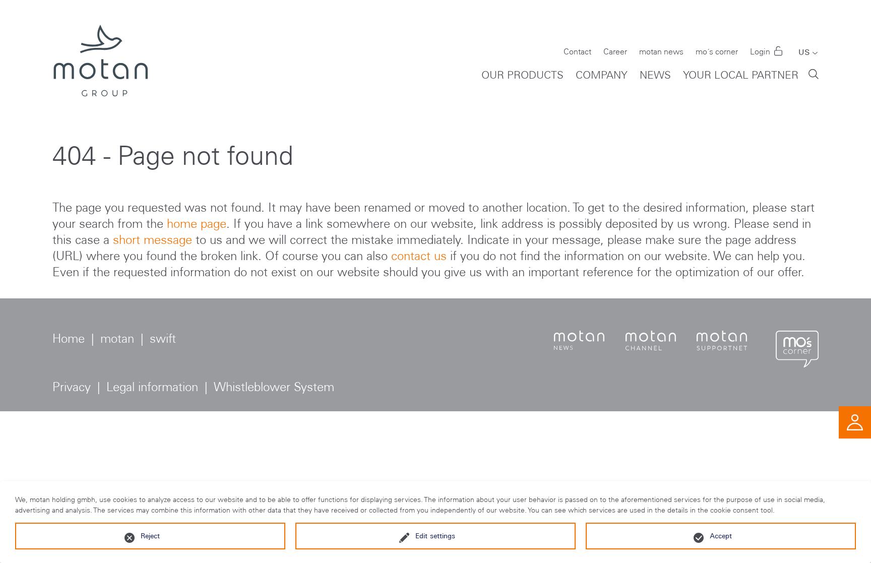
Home (68, 338)
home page (196, 223)
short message (152, 239)
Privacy (71, 387)
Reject (150, 535)
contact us (419, 255)
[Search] (813, 73)
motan (117, 338)
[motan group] (100, 60)
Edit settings (435, 535)
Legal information (152, 387)
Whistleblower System (274, 387)
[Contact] (855, 421)
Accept (721, 535)
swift (163, 338)
